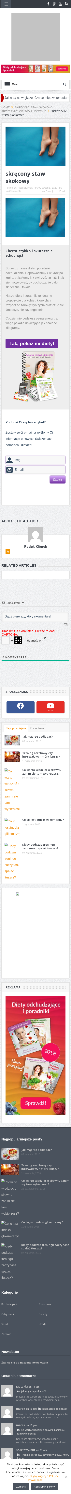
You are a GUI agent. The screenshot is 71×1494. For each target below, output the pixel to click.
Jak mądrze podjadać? (37, 706)
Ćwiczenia (45, 1273)
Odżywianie (8, 1283)
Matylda (22, 1356)
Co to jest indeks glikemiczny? (43, 789)
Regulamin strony (44, 1486)
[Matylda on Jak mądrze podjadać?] (7, 1360)
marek (20, 1378)
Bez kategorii (9, 1273)
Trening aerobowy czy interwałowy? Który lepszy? (41, 724)
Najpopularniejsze (16, 698)
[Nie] (66, 1477)
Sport (4, 1293)
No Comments (13, 160)
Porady (43, 1283)
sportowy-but (25, 1419)
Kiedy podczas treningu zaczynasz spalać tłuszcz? (40, 816)
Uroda (42, 1293)
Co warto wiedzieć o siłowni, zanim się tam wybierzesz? (41, 741)
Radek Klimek (25, 157)
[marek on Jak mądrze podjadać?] (7, 1381)
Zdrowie (6, 1303)
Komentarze (37, 698)
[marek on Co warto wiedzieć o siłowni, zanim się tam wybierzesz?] (7, 1398)
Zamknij (21, 1486)
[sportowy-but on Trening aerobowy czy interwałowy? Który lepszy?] (7, 1423)
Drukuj (49, 161)
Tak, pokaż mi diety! (31, 313)
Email (62, 161)
